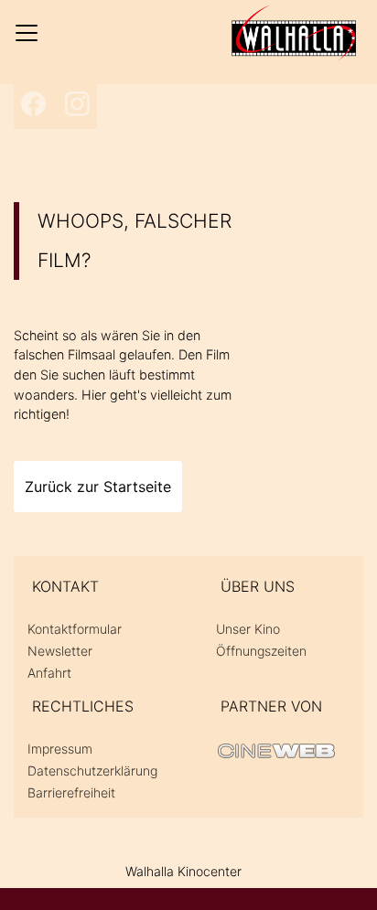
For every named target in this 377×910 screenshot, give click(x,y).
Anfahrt (49, 672)
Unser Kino (248, 629)
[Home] (293, 33)
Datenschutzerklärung (92, 770)
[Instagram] (77, 103)
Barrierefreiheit (71, 792)
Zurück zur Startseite (98, 486)
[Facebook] (33, 103)
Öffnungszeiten (261, 650)
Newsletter (59, 650)
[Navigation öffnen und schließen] (26, 33)
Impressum (59, 748)
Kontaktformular (74, 629)
